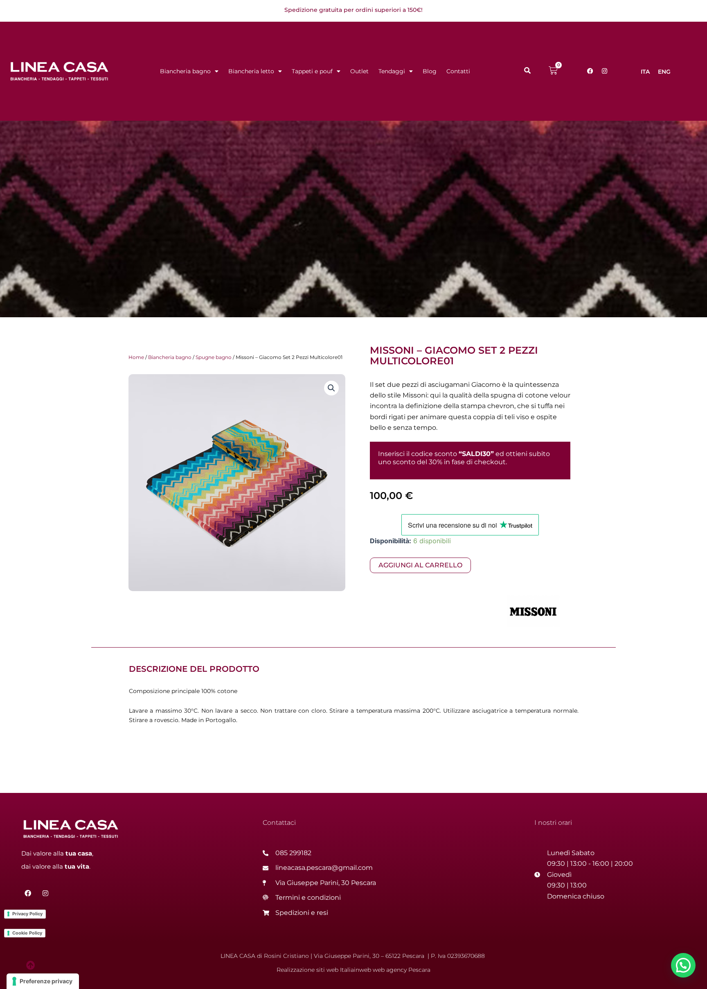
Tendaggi (391, 71)
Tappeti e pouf (312, 71)
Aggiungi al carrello (420, 565)
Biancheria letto (251, 71)
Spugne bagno (214, 357)
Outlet (359, 71)
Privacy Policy (27, 914)
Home (136, 357)
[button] (331, 388)
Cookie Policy (27, 933)
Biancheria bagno (185, 71)
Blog (430, 71)
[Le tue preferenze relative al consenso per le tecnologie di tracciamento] (43, 981)
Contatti (458, 71)
